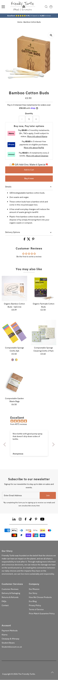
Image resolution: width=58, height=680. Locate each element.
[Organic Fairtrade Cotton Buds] (43, 288)
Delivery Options (12, 232)
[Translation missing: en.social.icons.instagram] (20, 519)
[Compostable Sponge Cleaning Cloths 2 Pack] (43, 332)
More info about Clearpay (37, 155)
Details (8, 186)
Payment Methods (10, 630)
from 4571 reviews (18, 424)
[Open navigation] (3, 6)
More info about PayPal (34, 147)
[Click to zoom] (51, 35)
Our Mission (34, 589)
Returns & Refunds (10, 597)
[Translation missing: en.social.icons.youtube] (42, 519)
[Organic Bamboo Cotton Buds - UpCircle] (14, 288)
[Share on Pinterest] (33, 239)
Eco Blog (32, 601)
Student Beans (8, 642)
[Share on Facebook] (25, 239)
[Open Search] (46, 6)
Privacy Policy (35, 605)
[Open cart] (51, 6)
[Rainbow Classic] (16, 359)
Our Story (33, 593)
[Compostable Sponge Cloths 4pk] (14, 332)
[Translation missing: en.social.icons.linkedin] (14, 519)
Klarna (4, 634)
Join (48, 495)
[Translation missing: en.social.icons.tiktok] (30, 519)
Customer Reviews (10, 589)
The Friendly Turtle (26, 674)
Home (19, 22)
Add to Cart (29, 169)
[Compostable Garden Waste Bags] (14, 383)
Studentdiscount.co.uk (12, 647)
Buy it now (29, 178)
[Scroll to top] (52, 672)
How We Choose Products (40, 597)
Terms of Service (36, 609)
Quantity (29, 113)
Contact (5, 605)
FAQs (4, 601)
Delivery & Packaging (11, 593)
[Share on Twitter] (29, 239)
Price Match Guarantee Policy (42, 613)
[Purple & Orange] (12, 359)
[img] (30, 421)
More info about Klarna (37, 136)
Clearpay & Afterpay (10, 638)
